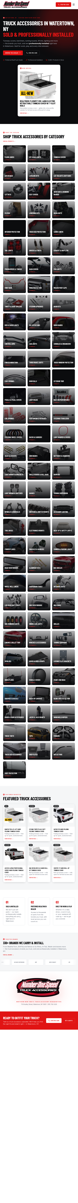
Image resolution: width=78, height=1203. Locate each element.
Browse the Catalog (11, 53)
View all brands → (8, 955)
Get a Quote (69, 1020)
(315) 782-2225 (64, 4)
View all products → (9, 141)
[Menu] (73, 4)
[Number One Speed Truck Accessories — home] (16, 4)
